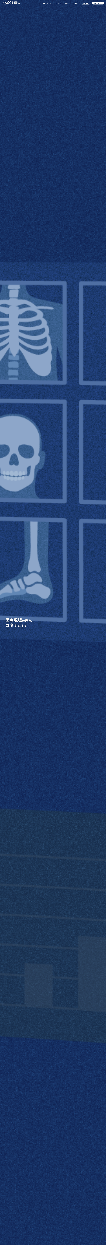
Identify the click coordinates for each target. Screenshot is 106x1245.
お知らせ (67, 3)
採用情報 (85, 3)
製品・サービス (47, 3)
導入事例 (58, 3)
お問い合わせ (98, 3)
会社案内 (76, 3)
